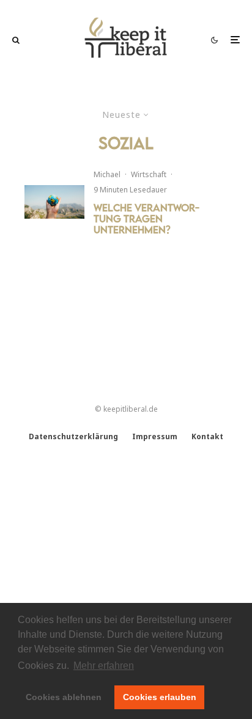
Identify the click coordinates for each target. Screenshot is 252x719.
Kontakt (207, 436)
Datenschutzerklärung (73, 436)
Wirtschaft (148, 174)
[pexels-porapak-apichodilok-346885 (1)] (54, 202)
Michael (107, 174)
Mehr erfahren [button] (103, 665)
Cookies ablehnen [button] (64, 697)
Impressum (154, 436)
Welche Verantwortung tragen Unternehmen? (146, 218)
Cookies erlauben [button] (159, 697)
